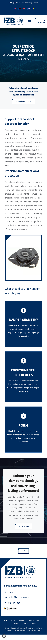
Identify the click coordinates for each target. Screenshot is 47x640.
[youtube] (18, 603)
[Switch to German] (19, 9)
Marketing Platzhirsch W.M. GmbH (30, 631)
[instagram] (10, 603)
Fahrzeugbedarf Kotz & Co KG (26, 628)
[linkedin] (14, 603)
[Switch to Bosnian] (32, 9)
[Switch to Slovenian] (28, 9)
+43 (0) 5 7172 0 (14, 3)
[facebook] (5, 603)
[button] (4, 636)
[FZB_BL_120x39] (10, 607)
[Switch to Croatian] (23, 9)
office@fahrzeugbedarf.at (29, 3)
